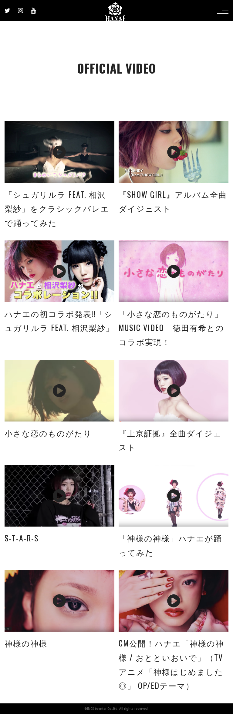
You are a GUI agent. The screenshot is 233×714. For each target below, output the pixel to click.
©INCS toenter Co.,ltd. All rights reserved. (116, 708)
